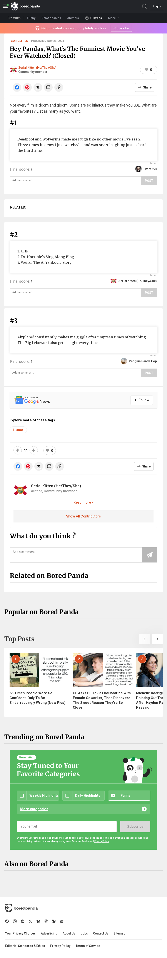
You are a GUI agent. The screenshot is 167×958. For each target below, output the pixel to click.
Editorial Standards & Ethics (25, 946)
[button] (144, 639)
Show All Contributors (83, 516)
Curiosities (19, 40)
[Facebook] (7, 921)
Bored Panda (21, 908)
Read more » (83, 502)
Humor (18, 429)
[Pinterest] (22, 921)
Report (153, 163)
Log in (157, 6)
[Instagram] (15, 921)
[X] (30, 921)
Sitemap (119, 933)
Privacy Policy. (101, 841)
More (112, 18)
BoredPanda (25, 6)
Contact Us (100, 933)
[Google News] (61, 921)
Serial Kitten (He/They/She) (37, 67)
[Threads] (46, 921)
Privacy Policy (60, 946)
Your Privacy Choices (20, 933)
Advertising (49, 933)
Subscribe (135, 826)
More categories (34, 809)
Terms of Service (88, 946)
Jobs (84, 933)
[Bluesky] (38, 921)
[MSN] (54, 921)
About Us (69, 933)
